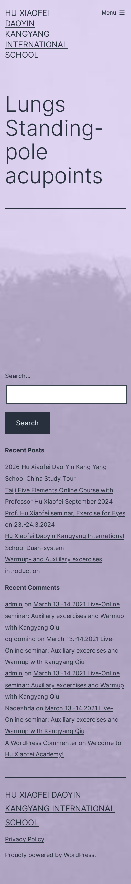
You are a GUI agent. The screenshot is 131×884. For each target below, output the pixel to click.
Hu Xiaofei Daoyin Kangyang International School (36, 34)
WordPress (79, 854)
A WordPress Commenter (41, 742)
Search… (18, 375)
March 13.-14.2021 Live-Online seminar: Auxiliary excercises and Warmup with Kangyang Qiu (64, 616)
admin (14, 604)
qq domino (20, 638)
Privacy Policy (24, 839)
